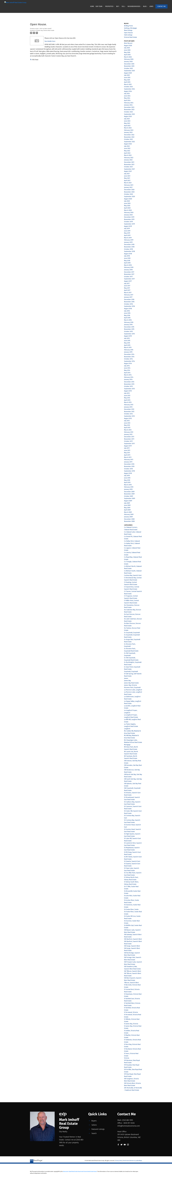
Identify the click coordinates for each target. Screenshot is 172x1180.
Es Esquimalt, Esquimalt (132, 632)
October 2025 (128, 68)
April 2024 (127, 100)
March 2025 (128, 84)
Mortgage (127, 745)
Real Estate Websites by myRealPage (132, 1160)
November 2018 (129, 247)
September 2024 (129, 89)
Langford (127, 729)
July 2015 (127, 338)
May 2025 (127, 80)
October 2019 (128, 221)
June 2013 (127, 395)
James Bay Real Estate (131, 683)
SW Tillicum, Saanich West (132, 971)
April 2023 (127, 125)
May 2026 (127, 52)
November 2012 (129, 411)
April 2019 (127, 235)
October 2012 (128, 414)
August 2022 (128, 144)
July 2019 (127, 228)
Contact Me (161, 6)
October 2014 (128, 359)
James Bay (127, 680)
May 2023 (127, 123)
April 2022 (127, 153)
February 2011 (128, 459)
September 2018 (129, 251)
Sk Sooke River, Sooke (131, 909)
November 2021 (129, 164)
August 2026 (128, 45)
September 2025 (129, 71)
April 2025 (127, 82)
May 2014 (127, 370)
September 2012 (129, 416)
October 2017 (128, 276)
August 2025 (128, 73)
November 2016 (129, 302)
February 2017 (128, 295)
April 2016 (127, 318)
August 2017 (128, 281)
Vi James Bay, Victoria (131, 1024)
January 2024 (128, 105)
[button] (161, 6)
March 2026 (128, 57)
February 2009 (128, 514)
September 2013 (129, 389)
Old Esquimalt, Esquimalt (132, 788)
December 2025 (129, 64)
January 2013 (128, 407)
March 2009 (128, 512)
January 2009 (128, 517)
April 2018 (127, 263)
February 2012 (128, 432)
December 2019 (129, 217)
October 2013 (128, 386)
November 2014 (129, 357)
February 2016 (128, 322)
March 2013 (128, 402)
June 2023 (127, 121)
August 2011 (128, 446)
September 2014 (129, 361)
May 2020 (127, 205)
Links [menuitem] (151, 6)
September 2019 (129, 224)
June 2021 (127, 176)
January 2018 (128, 270)
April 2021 (127, 180)
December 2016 (129, 299)
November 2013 (129, 384)
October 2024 (128, 87)
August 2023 (128, 116)
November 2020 (129, 192)
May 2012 (127, 425)
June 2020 (127, 203)
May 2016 (127, 315)
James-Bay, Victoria (130, 685)
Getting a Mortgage (130, 28)
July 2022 (127, 146)
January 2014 (128, 379)
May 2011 (127, 453)
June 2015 (127, 340)
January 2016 (128, 324)
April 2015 (127, 345)
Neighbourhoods (134, 6)
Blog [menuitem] (144, 6)
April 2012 (127, 427)
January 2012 (128, 434)
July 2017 (127, 283)
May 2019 (127, 233)
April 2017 (127, 290)
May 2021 (127, 178)
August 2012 (128, 418)
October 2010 (128, 469)
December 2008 (129, 519)
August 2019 (128, 226)
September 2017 (129, 279)
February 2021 (128, 185)
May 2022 (127, 151)
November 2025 (129, 66)
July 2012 (127, 421)
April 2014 (127, 373)
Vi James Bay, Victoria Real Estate (45, 30)
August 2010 (128, 473)
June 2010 (127, 478)
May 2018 (127, 260)
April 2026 (127, 55)
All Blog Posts (128, 26)
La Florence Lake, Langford (133, 690)
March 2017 (128, 292)
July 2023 (127, 119)
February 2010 (128, 487)
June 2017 (127, 286)
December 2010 (129, 464)
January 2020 (128, 215)
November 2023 (129, 109)
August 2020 (128, 199)
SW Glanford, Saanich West (133, 939)
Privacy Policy (118, 1160)
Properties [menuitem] (109, 6)
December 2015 (129, 327)
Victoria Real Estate (130, 37)
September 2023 (129, 114)
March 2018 (128, 265)
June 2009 (127, 505)
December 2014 (129, 354)
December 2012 (129, 409)
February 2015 (128, 350)
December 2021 (129, 162)
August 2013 (128, 391)
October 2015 (128, 331)
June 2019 (127, 231)
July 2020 (127, 201)
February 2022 (128, 157)
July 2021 (127, 173)
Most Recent (128, 43)
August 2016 (128, 308)
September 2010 (129, 471)
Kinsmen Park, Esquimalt (132, 687)
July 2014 (127, 366)
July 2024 (127, 93)
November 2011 (129, 439)
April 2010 (127, 482)
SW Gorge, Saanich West (132, 946)
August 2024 (128, 91)
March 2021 (128, 183)
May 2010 (127, 480)
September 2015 (129, 334)
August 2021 (128, 171)
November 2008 (129, 521)
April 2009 (127, 510)
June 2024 (127, 96)
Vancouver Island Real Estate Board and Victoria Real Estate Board (80, 1171)
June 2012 (127, 423)
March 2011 (127, 457)
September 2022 (129, 141)
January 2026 (128, 61)
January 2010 (128, 489)
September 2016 (129, 306)
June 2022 (127, 148)
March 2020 (128, 210)
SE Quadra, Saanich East (132, 861)
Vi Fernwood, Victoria (131, 1012)
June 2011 (127, 450)
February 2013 (128, 405)
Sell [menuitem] (123, 6)
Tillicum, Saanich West (131, 982)
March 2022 (128, 155)
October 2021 (128, 167)
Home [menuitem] (92, 6)
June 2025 (127, 77)
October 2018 (128, 249)
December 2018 (129, 244)
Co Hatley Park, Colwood (132, 541)
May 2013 (127, 398)
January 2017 (128, 297)
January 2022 (128, 160)
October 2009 (128, 496)
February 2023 (128, 130)
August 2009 (128, 501)
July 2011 (127, 448)
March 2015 (128, 347)
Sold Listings (128, 35)
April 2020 (127, 208)
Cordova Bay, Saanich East (132, 575)
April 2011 (127, 455)
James (126, 678)
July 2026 (127, 48)
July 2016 (127, 311)
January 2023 (128, 132)
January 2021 (128, 187)
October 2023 (128, 112)
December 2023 (129, 107)
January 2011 (128, 462)
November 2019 (129, 219)
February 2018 (128, 267)
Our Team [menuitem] (98, 6)
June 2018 (127, 258)
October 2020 (128, 194)
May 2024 (127, 98)
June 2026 (127, 50)
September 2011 (129, 443)
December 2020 (129, 189)
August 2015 (128, 336)
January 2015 (128, 352)
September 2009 (129, 498)
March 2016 (128, 320)
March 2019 (128, 238)
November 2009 (129, 494)
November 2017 (129, 274)
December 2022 (129, 135)
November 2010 (129, 466)
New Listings (128, 30)
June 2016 (127, 313)
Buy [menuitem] (117, 6)
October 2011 (128, 441)
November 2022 (129, 137)
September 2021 (129, 169)
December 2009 (129, 491)
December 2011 (129, 437)
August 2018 (128, 254)
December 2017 (129, 272)
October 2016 (128, 304)
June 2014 (127, 368)
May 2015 (127, 343)
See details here (50, 41)
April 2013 (127, 400)
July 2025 (127, 75)
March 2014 (128, 375)
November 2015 (129, 329)
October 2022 (128, 139)
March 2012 (128, 430)
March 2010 (128, 485)
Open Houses (128, 33)
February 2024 (128, 103)
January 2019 (128, 242)
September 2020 (129, 196)
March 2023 (128, 128)
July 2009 (127, 503)
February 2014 (128, 377)
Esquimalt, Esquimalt (131, 671)
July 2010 (127, 475)
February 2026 (128, 59)
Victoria (126, 1058)
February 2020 (128, 212)
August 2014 (128, 363)
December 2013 (129, 382)
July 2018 (127, 256)
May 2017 (127, 288)
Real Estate (128, 790)
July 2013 (127, 393)
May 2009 (127, 507)
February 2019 (128, 240)
